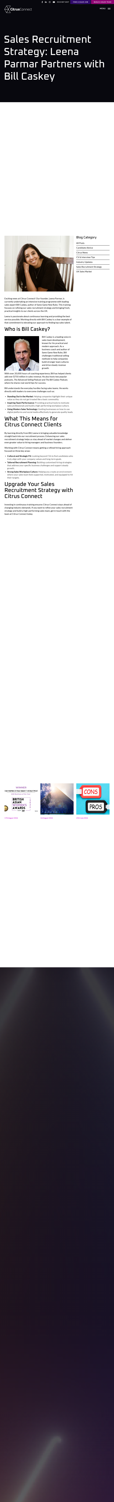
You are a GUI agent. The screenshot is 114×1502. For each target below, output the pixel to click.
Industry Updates (84, 262)
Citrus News (82, 252)
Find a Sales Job (80, 2)
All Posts (80, 243)
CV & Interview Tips (85, 257)
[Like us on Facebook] (42, 2)
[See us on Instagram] (50, 2)
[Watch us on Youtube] (54, 2)
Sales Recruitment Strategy (89, 267)
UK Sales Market (84, 271)
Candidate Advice (84, 247)
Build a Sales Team (102, 2)
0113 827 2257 (63, 2)
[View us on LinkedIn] (46, 2)
